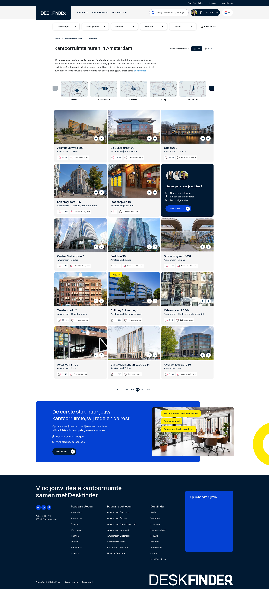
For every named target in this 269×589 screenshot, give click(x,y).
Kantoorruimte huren (73, 39)
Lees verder (140, 70)
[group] (74, 91)
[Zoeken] (153, 12)
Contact (154, 553)
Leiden (74, 541)
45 (143, 389)
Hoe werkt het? (119, 12)
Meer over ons (62, 451)
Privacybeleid (87, 582)
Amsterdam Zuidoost (118, 530)
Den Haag (76, 530)
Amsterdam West (116, 541)
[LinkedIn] (38, 507)
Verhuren (155, 518)
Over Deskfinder (195, 3)
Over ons (155, 524)
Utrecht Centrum (116, 553)
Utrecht (75, 553)
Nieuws (212, 3)
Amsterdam (77, 518)
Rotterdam (76, 547)
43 (132, 389)
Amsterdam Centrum (118, 512)
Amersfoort (77, 512)
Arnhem (75, 524)
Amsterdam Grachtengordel (121, 524)
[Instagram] (43, 507)
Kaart (210, 48)
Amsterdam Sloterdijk (118, 535)
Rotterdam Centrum (117, 547)
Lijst (198, 48)
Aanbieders (227, 3)
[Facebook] (49, 507)
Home (57, 39)
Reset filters (209, 26)
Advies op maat (177, 208)
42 (127, 389)
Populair (116, 275)
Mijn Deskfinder (158, 559)
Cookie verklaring (71, 582)
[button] (66, 26)
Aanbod (81, 12)
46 (148, 389)
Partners (154, 541)
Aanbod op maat (100, 12)
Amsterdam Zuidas (117, 518)
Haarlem (75, 535)
